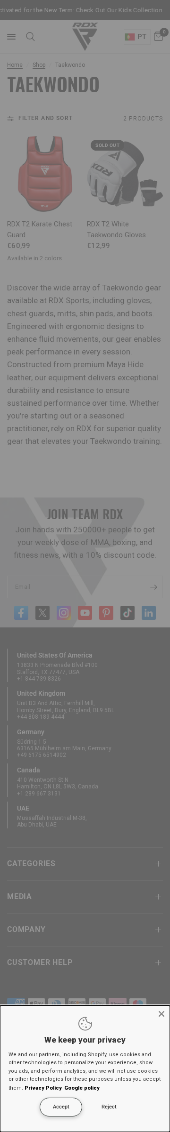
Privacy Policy (43, 1088)
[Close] (161, 1014)
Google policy (82, 1088)
